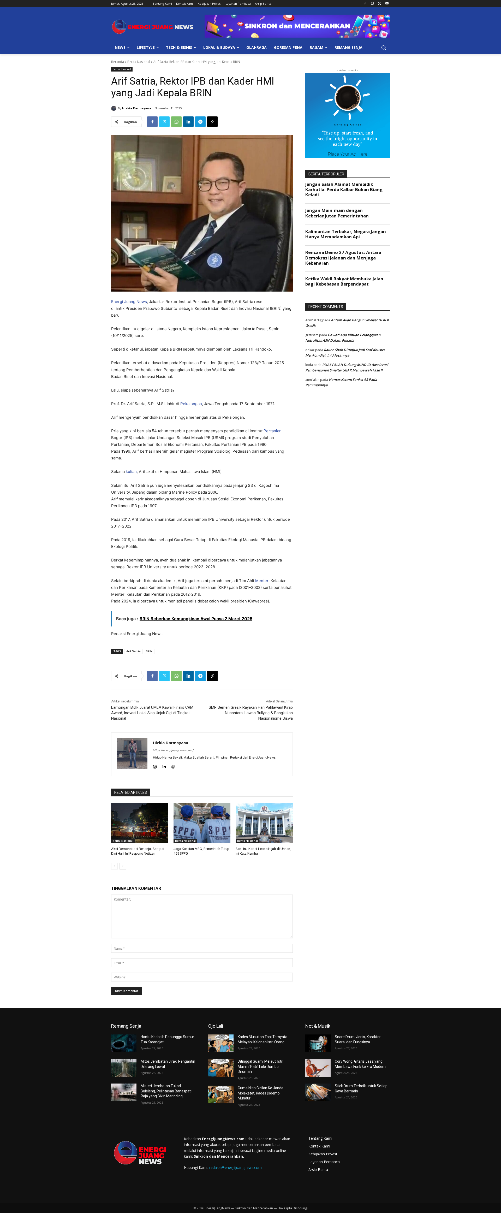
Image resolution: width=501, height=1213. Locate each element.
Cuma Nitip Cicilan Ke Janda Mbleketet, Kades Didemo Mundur (260, 1093)
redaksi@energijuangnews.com (235, 1167)
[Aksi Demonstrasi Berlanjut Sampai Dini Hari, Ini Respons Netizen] (139, 823)
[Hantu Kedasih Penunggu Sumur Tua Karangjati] (123, 1043)
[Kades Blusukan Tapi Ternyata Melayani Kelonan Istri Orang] (221, 1043)
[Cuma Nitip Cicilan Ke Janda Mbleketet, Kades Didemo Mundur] (221, 1094)
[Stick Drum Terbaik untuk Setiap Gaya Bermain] (318, 1092)
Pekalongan (191, 403)
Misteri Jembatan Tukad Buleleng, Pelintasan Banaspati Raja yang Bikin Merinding (166, 1091)
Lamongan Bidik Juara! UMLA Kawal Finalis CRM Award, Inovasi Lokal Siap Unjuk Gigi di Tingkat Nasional (152, 713)
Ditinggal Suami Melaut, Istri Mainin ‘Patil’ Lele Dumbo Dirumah (260, 1066)
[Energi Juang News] (153, 26)
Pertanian (273, 430)
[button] (383, 47)
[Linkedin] (188, 121)
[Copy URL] (212, 121)
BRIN (149, 651)
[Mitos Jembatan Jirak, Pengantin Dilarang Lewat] (123, 1068)
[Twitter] (380, 4)
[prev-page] (114, 866)
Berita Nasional (138, 62)
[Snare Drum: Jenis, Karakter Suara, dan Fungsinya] (318, 1043)
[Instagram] (372, 4)
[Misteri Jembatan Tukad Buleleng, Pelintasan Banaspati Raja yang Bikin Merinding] (123, 1092)
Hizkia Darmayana (136, 108)
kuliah (131, 471)
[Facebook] (365, 4)
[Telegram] (200, 121)
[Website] (173, 766)
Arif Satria (133, 651)
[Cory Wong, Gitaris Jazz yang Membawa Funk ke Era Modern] (318, 1068)
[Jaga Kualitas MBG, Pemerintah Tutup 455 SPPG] (202, 823)
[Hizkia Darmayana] (114, 108)
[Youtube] (387, 4)
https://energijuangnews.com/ (173, 750)
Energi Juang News (129, 301)
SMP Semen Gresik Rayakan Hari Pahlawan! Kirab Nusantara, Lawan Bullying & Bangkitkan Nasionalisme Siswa (251, 713)
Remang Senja (126, 1026)
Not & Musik (317, 1026)
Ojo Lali (215, 1026)
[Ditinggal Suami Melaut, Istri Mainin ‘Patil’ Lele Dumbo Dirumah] (221, 1068)
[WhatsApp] (176, 121)
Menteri (262, 580)
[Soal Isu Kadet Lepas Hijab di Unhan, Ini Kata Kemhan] (264, 823)
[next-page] (123, 866)
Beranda (117, 62)
